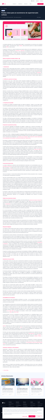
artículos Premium (37, 335)
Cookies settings (24, 416)
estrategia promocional (7, 166)
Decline (39, 416)
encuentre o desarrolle (20, 50)
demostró (39, 72)
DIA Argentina (31, 333)
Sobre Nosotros (32, 403)
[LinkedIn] (1, 412)
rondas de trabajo (37, 149)
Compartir (39, 17)
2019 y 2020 (16, 312)
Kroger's (39, 334)
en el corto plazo (10, 310)
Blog (2, 8)
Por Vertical (17, 403)
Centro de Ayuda (40, 403)
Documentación (40, 405)
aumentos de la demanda (23, 136)
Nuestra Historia (32, 405)
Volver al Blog (6, 370)
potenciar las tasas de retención (35, 200)
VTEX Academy (25, 406)
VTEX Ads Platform (11, 406)
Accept (32, 416)
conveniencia (7, 203)
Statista (20, 45)
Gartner (4, 325)
